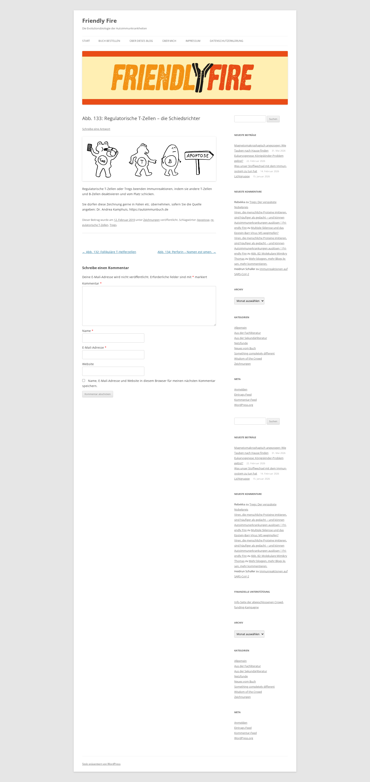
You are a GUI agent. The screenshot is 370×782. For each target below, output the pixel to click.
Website (88, 364)
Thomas (239, 259)
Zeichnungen (151, 220)
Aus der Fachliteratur (247, 333)
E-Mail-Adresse (94, 347)
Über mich (169, 41)
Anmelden (240, 389)
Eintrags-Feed (243, 394)
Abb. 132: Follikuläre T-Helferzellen (109, 252)
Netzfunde (241, 343)
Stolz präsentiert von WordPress (101, 764)
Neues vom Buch (245, 348)
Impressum (193, 41)
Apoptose (203, 220)
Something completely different (254, 353)
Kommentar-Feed (245, 400)
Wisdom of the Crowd (248, 358)
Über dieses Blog (141, 41)
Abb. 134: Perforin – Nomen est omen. (187, 252)
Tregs (113, 225)
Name (87, 331)
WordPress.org (243, 405)
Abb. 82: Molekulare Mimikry (269, 253)
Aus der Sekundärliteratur (250, 338)
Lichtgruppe (242, 176)
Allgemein (240, 328)
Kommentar (92, 283)
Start (86, 41)
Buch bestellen (109, 41)
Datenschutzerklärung (226, 41)
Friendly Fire (99, 20)
